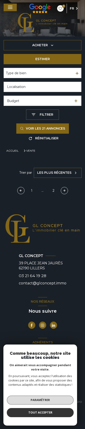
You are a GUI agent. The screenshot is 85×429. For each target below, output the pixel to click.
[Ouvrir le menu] (10, 7)
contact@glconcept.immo (42, 283)
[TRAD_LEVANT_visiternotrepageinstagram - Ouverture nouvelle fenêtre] (42, 325)
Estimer (42, 59)
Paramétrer (40, 400)
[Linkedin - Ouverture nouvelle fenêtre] (53, 325)
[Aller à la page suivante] (64, 190)
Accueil (12, 150)
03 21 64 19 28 (32, 275)
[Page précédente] (20, 190)
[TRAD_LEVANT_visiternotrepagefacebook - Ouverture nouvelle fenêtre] (31, 325)
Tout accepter (40, 412)
